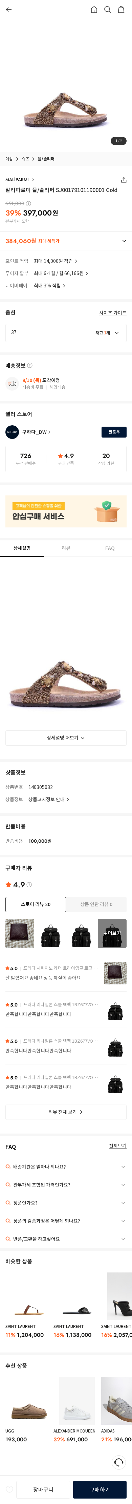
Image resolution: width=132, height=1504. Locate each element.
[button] (66, 241)
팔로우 (114, 431)
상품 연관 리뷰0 (96, 904)
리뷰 (66, 548)
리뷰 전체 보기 (62, 1112)
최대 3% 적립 (47, 286)
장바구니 (43, 1489)
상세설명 (22, 548)
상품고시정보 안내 (46, 799)
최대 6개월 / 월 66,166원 (59, 273)
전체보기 (118, 1146)
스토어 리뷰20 (35, 904)
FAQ (110, 548)
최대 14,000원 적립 (53, 261)
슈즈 (25, 158)
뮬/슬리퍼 (46, 158)
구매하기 (100, 1489)
